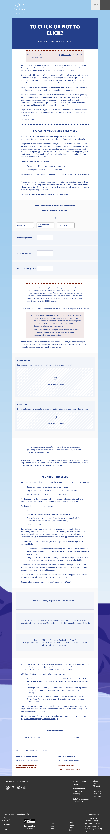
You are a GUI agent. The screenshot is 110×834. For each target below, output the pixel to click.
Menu (95, 781)
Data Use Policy (78, 802)
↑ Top (76, 738)
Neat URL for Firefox (67, 679)
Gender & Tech (91, 818)
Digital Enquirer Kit (65, 55)
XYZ (86, 831)
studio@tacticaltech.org (81, 799)
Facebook (97, 791)
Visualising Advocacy (93, 828)
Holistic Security (91, 821)
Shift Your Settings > (55, 730)
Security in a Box (92, 826)
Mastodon (97, 794)
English (95, 5)
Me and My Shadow (92, 823)
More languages (99, 783)
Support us (97, 796)
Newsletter (97, 786)
